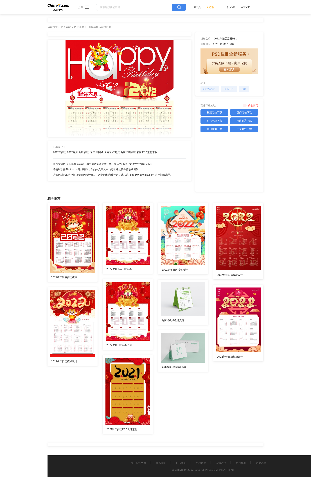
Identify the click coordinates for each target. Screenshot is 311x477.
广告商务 (181, 462)
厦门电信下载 (244, 112)
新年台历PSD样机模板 (174, 367)
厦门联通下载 (214, 128)
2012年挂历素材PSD (99, 26)
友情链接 (221, 462)
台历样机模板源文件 (173, 320)
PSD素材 (79, 26)
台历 (244, 88)
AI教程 (210, 7)
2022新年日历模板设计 (230, 274)
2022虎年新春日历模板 (119, 269)
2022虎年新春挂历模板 (64, 277)
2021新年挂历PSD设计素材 (121, 429)
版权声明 (201, 462)
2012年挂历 (209, 88)
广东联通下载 (244, 128)
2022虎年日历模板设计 (175, 269)
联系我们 (161, 462)
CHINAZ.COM (209, 469)
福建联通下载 (244, 120)
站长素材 (66, 26)
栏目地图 (241, 462)
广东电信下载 (214, 120)
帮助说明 (261, 462)
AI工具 (197, 7)
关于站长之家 (138, 462)
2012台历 (229, 88)
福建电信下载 (214, 112)
